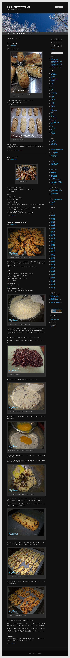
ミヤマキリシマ (54, 93)
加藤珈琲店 (53, 202)
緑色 (51, 125)
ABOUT (13, 33)
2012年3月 (53, 273)
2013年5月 (53, 261)
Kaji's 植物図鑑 (54, 174)
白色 (51, 119)
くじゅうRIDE (53, 151)
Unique (58, 319)
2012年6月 (53, 271)
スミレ (52, 89)
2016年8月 (53, 222)
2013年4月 (53, 263)
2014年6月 (53, 244)
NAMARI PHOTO (54, 176)
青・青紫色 (53, 133)
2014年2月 (53, 248)
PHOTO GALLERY (21, 33)
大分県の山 (53, 106)
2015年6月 (53, 237)
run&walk (53, 80)
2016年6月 (53, 225)
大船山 (52, 109)
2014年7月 (53, 242)
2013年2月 (53, 265)
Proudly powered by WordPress (35, 653)
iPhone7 (52, 77)
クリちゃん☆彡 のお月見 (56, 181)
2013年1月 (53, 267)
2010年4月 (53, 284)
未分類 (52, 115)
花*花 (52, 126)
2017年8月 (53, 215)
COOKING (16, 150)
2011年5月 (53, 274)
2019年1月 (53, 214)
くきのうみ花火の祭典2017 (56, 67)
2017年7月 (53, 217)
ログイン (52, 140)
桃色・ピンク (53, 116)
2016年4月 (53, 228)
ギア (51, 86)
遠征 (51, 129)
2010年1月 (53, 288)
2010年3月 (53, 286)
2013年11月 (53, 253)
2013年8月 (53, 257)
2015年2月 (53, 240)
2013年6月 (53, 260)
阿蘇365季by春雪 (54, 184)
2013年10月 (53, 254)
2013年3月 (53, 264)
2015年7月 (53, 235)
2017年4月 (53, 221)
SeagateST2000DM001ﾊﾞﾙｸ (56, 199)
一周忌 (52, 58)
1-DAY (8, 33)
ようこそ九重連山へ (55, 152)
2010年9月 (53, 281)
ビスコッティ (12, 157)
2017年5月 (53, 219)
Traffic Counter (53, 326)
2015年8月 (53, 234)
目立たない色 (53, 120)
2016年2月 (53, 230)
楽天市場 (52, 204)
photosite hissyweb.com (56, 179)
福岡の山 (52, 123)
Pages (52, 319)
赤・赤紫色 (53, 128)
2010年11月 (53, 278)
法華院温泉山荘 (54, 164)
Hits (55, 319)
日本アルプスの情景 (55, 163)
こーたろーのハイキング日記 (56, 182)
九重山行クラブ (54, 155)
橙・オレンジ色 (54, 118)
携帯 (51, 113)
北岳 (51, 100)
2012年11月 (53, 270)
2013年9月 (53, 255)
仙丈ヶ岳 (52, 96)
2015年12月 (53, 232)
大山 (51, 108)
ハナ (51, 90)
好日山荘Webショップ (55, 193)
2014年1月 (53, 250)
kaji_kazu (57, 293)
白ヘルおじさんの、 (55, 156)
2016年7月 (53, 224)
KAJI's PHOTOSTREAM (18, 7)
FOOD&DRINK (53, 74)
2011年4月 (53, 276)
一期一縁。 (53, 161)
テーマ (52, 209)
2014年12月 (53, 241)
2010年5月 (53, 283)
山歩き (52, 112)
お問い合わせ (29, 33)
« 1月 (53, 49)
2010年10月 (53, 280)
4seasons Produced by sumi (57, 149)
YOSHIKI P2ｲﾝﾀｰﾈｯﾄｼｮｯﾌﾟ (56, 189)
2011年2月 (53, 277)
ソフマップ (53, 201)
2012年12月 (53, 268)
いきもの (52, 83)
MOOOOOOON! (54, 79)
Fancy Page (53, 172)
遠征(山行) (53, 131)
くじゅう (52, 87)
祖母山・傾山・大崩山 (55, 122)
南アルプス (53, 102)
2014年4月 (53, 247)
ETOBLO (52, 171)
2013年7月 (53, 258)
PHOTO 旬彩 (53, 178)
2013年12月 (53, 251)
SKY (51, 82)
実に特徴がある (54, 110)
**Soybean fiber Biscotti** (17, 222)
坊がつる (52, 105)
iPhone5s (20, 150)
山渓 (51, 194)
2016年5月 (53, 227)
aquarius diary (54, 169)
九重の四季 (53, 153)
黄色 (51, 135)
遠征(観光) (53, 132)
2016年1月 (53, 231)
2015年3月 (53, 238)
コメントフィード (54, 143)
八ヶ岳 (52, 97)
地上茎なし (53, 103)
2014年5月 (53, 245)
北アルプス (53, 99)
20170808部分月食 (54, 59)
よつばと (52, 95)
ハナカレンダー (54, 92)
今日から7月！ (13, 43)
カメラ (52, 85)
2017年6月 (53, 218)
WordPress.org (54, 144)
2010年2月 (53, 287)
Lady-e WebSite (54, 175)
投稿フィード (53, 141)
